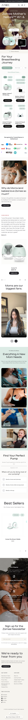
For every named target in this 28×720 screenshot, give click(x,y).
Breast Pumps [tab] (7, 67)
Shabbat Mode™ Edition (19, 679)
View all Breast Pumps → (14, 72)
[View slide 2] (3, 280)
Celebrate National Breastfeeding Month (14, 1)
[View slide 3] (4, 280)
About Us (16, 675)
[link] (6, 666)
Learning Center (17, 677)
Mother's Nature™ (18, 681)
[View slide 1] (1, 280)
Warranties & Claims (5, 675)
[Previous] (20, 279)
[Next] (25, 279)
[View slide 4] (5, 280)
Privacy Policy (4, 679)
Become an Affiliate (18, 683)
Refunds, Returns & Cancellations (5, 684)
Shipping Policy (4, 687)
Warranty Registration (6, 677)
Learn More (14, 30)
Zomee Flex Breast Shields (12, 539)
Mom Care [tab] (17, 67)
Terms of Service (5, 681)
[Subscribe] (25, 639)
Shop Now (7, 100)
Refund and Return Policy (14, 586)
